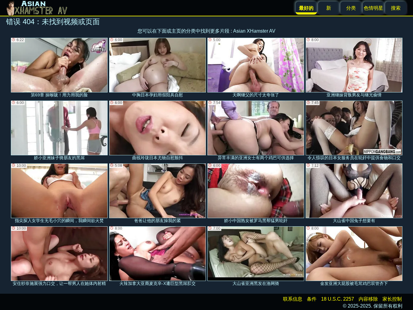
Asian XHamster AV (254, 31)
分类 (351, 8)
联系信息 (292, 299)
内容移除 (368, 299)
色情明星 (373, 8)
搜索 (396, 8)
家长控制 (392, 299)
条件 (312, 299)
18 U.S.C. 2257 (337, 299)
